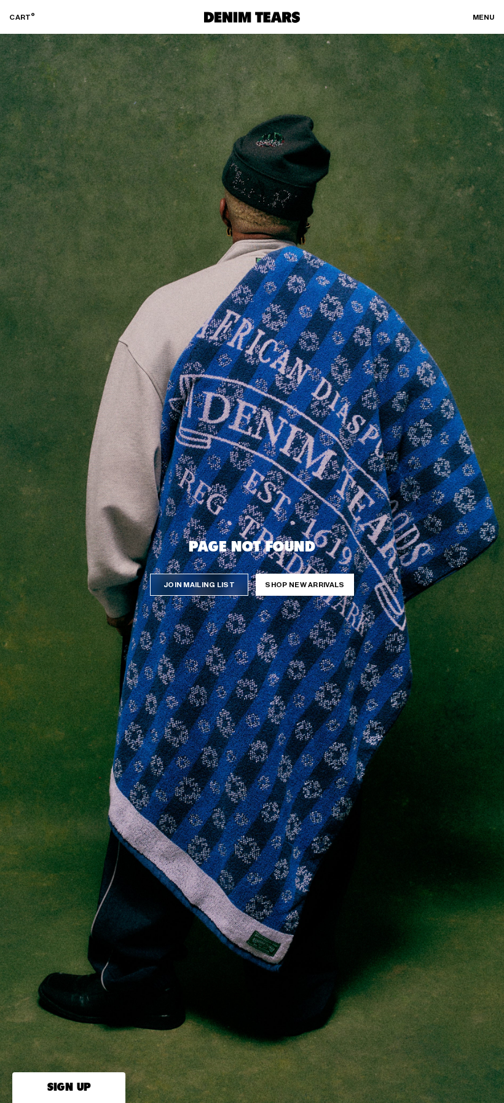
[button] (68, 1087)
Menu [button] (484, 17)
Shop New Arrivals (304, 584)
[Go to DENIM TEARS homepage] (252, 17)
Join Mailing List (199, 584)
